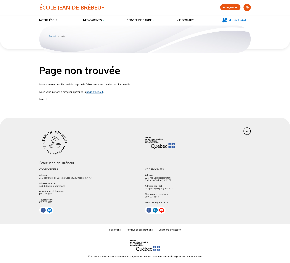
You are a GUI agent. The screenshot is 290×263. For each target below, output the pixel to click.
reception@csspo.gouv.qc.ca (159, 188)
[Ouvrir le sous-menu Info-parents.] (103, 20)
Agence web (180, 256)
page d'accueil (94, 91)
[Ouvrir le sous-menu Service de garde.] (153, 20)
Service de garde (139, 20)
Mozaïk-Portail (237, 20)
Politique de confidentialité (140, 229)
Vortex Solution (194, 256)
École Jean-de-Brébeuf (71, 7)
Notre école (48, 20)
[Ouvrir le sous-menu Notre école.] (59, 20)
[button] (247, 131)
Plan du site (115, 229)
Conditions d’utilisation (170, 229)
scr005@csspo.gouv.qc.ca (52, 186)
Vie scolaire (185, 20)
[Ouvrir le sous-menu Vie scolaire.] (196, 20)
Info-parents (92, 20)
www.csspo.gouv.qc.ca (156, 202)
